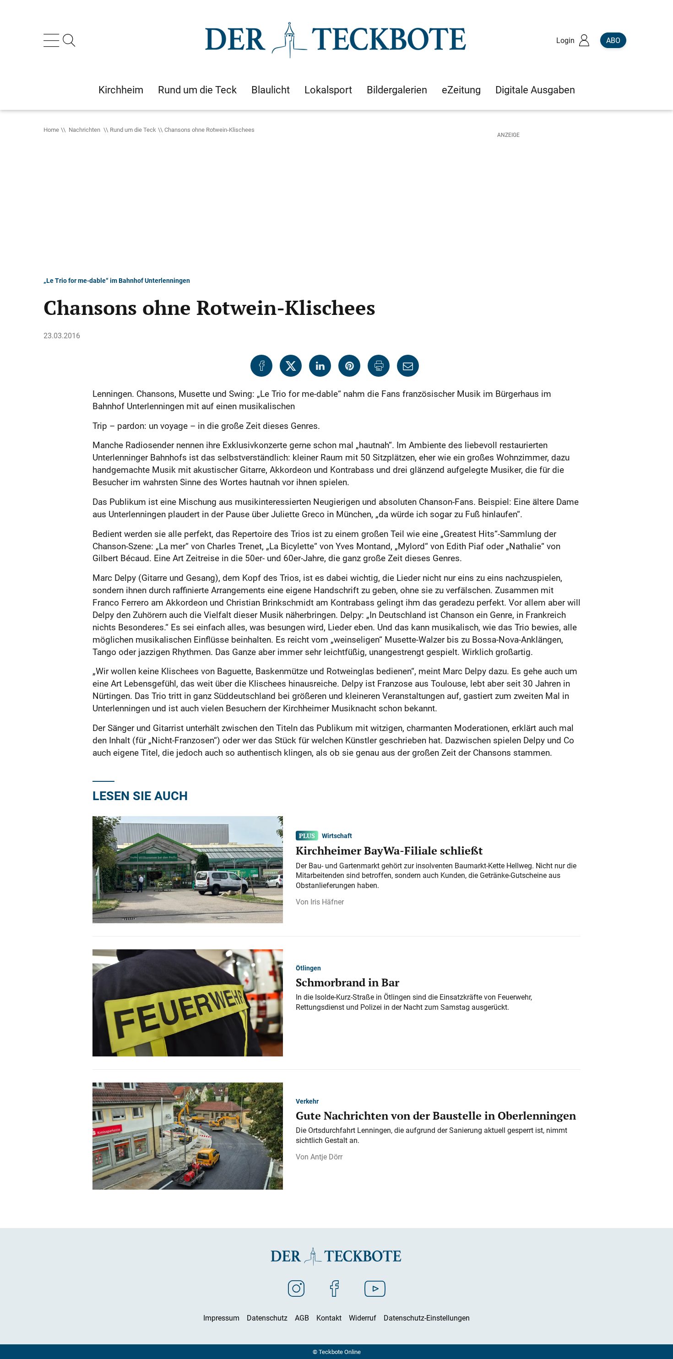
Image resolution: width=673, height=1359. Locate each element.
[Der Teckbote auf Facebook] (334, 1288)
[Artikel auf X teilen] (291, 366)
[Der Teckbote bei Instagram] (296, 1288)
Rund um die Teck (133, 129)
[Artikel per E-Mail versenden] (408, 366)
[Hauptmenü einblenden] (53, 40)
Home (51, 129)
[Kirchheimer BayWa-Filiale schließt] (187, 869)
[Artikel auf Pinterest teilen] (349, 366)
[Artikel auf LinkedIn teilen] (320, 366)
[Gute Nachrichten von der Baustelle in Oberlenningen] (187, 1135)
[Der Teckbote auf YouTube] (374, 1288)
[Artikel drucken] (379, 366)
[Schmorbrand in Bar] (187, 1002)
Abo (613, 40)
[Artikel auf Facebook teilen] (261, 366)
